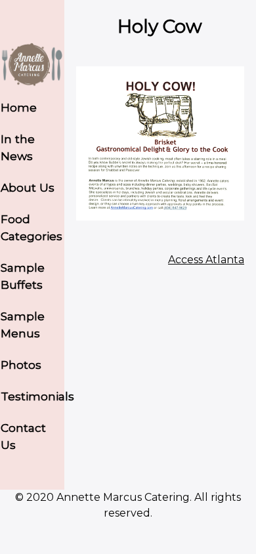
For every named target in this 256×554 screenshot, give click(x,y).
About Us (27, 187)
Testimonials (32, 396)
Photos (21, 365)
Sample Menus (23, 324)
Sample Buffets (23, 276)
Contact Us (23, 436)
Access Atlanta (206, 259)
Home (19, 107)
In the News (18, 147)
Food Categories (31, 227)
